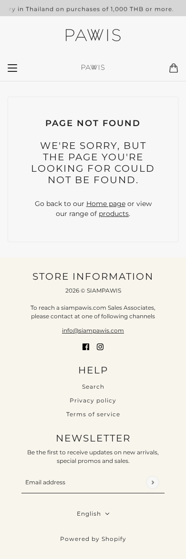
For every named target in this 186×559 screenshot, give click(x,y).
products (114, 213)
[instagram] (100, 346)
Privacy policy (93, 400)
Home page (105, 203)
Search (93, 386)
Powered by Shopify (93, 538)
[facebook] (86, 346)
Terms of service (93, 414)
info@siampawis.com (93, 330)
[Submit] (152, 482)
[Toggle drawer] (12, 68)
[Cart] (173, 68)
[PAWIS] (93, 36)
